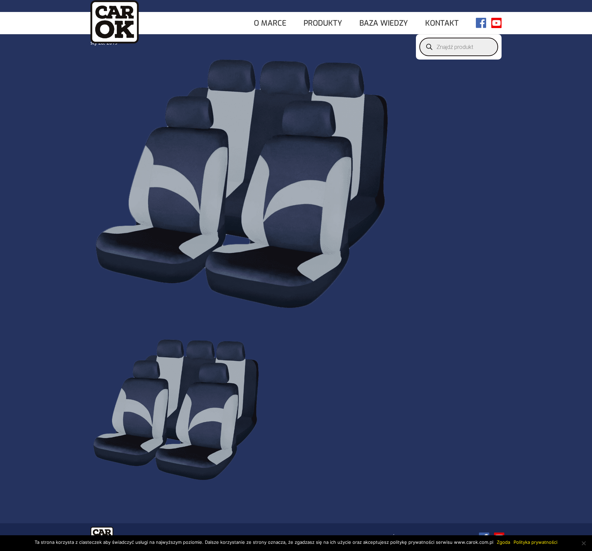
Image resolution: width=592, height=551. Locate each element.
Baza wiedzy (383, 24)
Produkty (323, 24)
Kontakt (442, 24)
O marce (270, 24)
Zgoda (503, 542)
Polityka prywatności (535, 542)
